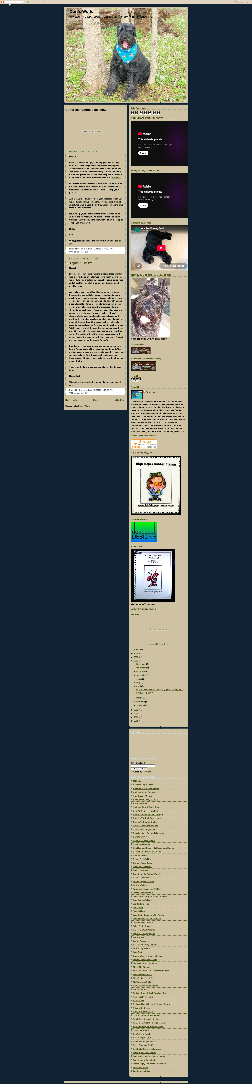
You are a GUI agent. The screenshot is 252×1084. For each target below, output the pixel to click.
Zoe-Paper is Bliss (141, 1071)
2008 (136, 721)
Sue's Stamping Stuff (143, 1045)
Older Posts (120, 400)
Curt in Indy (151, 392)
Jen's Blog (138, 907)
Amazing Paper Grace (143, 785)
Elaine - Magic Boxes (142, 863)
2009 (136, 717)
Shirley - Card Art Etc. (143, 1030)
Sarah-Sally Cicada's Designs (146, 1019)
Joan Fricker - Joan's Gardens (147, 919)
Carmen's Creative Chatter (145, 822)
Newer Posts (71, 400)
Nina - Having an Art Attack (145, 986)
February (140, 701)
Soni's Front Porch (141, 1034)
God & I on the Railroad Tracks (147, 874)
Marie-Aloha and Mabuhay (145, 963)
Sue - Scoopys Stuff (142, 1038)
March (139, 698)
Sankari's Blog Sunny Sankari (146, 1015)
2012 (136, 661)
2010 (136, 713)
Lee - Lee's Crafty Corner (144, 945)
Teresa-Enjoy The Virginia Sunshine (149, 1064)
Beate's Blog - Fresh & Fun (145, 811)
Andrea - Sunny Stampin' (144, 792)
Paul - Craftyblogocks (143, 997)
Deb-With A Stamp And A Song (147, 852)
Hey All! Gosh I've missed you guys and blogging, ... (159, 689)
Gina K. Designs (140, 870)
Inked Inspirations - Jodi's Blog (147, 889)
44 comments (77, 252)
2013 (136, 657)
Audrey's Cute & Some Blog (146, 807)
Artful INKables (140, 803)
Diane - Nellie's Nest (142, 859)
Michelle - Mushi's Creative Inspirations (151, 971)
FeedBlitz (146, 772)
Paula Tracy (138, 1000)
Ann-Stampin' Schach (143, 796)
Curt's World (82, 11)
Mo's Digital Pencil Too (143, 978)
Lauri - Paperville (141, 941)
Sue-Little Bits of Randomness (147, 1049)
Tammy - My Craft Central (144, 1052)
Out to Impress (140, 989)
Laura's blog (139, 937)
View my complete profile (144, 435)
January (140, 705)
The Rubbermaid (140, 1067)
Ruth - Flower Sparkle (143, 1012)
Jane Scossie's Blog (142, 900)
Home (96, 400)
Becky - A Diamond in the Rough (148, 814)
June (138, 679)
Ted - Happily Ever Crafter (145, 1060)
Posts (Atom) (84, 406)
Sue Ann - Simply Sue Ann (145, 1041)
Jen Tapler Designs (142, 904)
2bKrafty (137, 781)
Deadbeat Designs (141, 844)
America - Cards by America (146, 788)
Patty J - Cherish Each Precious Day (149, 993)
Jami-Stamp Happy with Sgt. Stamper (150, 896)
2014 (136, 653)
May (138, 682)
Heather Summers (141, 878)
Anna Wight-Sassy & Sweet (145, 800)
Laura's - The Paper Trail (144, 933)
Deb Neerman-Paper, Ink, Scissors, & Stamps (153, 848)
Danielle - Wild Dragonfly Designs (148, 833)
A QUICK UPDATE (81, 263)
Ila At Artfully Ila (140, 885)
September (141, 675)
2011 (136, 710)
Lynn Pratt (138, 952)
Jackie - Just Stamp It (143, 893)
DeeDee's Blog (140, 855)
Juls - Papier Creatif (142, 926)
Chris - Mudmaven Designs (145, 826)
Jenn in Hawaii (139, 911)
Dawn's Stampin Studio (144, 840)
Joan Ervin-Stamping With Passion (149, 915)
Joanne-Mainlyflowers (143, 922)
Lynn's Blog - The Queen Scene (147, 956)
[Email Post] (86, 252)
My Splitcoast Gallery (143, 982)
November (141, 668)
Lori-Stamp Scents (141, 948)
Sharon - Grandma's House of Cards (149, 1023)
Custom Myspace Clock (158, 644)
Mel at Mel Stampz (141, 967)
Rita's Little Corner (141, 1008)
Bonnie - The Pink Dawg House (147, 818)
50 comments (77, 393)
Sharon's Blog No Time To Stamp (148, 1026)
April (138, 686)
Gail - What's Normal (142, 866)
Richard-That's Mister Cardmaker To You (151, 1004)
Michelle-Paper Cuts (142, 974)
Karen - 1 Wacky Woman (144, 930)
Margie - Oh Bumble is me (145, 959)
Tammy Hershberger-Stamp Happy (149, 1056)
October (140, 671)
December (141, 664)
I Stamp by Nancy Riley (143, 881)
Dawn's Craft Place (142, 837)
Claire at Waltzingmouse (144, 829)
